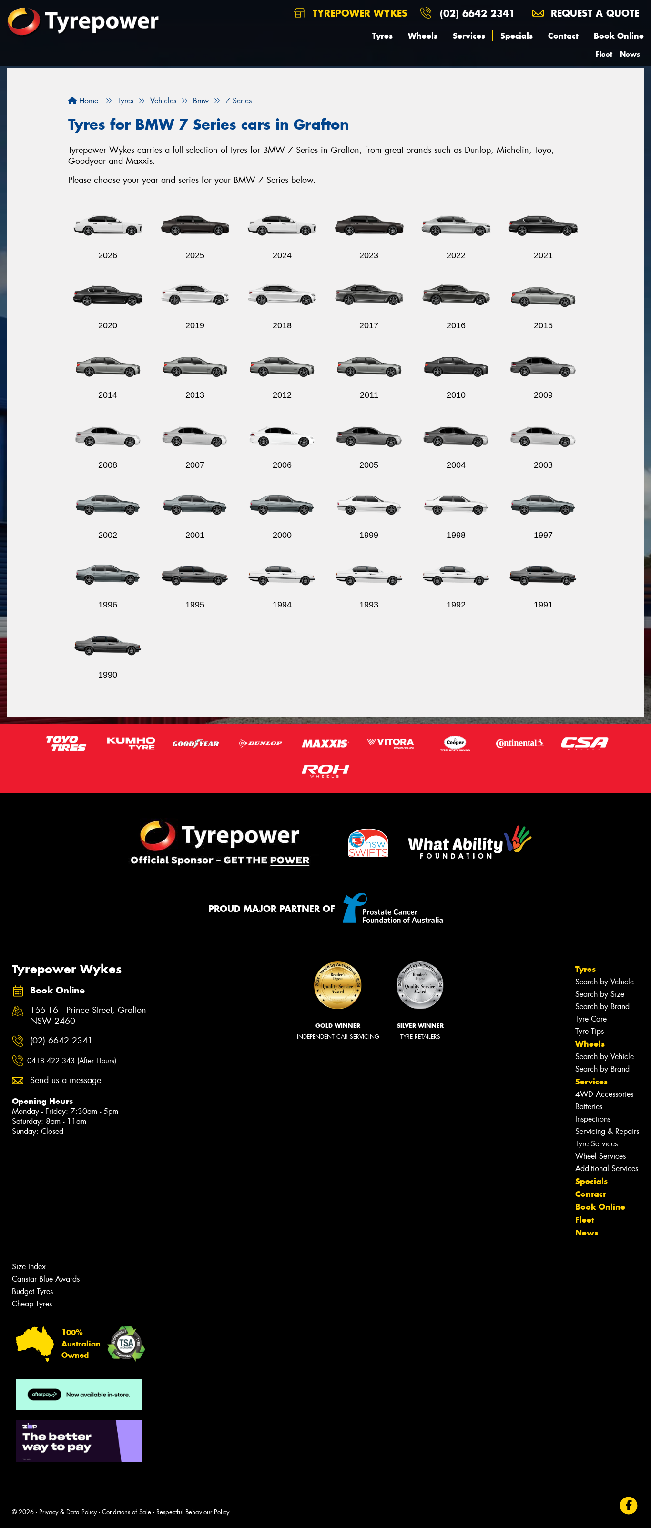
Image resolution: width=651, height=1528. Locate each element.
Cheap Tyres (32, 1304)
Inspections (592, 1119)
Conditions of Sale (126, 1512)
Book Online (619, 35)
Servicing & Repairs (607, 1131)
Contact (563, 35)
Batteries (588, 1107)
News (630, 54)
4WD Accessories (604, 1094)
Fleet (604, 54)
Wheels (422, 35)
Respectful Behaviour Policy (192, 1512)
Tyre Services (596, 1144)
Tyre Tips (589, 1031)
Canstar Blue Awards (46, 1279)
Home (87, 101)
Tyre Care (591, 1019)
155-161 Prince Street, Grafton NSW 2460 (88, 1016)
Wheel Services (600, 1156)
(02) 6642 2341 (477, 13)
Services (469, 35)
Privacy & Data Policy (68, 1512)
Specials (516, 35)
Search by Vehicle (604, 982)
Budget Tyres (32, 1291)
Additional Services (606, 1169)
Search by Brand (602, 1007)
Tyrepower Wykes (358, 13)
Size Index (29, 1267)
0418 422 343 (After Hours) (71, 1060)
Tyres (382, 35)
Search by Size (599, 994)
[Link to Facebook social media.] (629, 1506)
